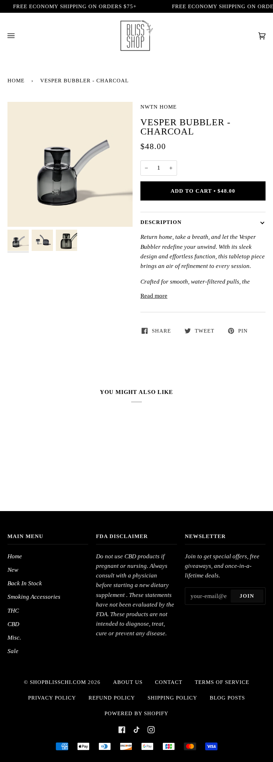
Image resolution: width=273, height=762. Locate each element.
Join (247, 596)
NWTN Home (158, 107)
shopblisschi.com (58, 682)
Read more (153, 295)
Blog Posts (227, 698)
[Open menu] (18, 36)
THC (13, 610)
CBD (13, 624)
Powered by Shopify (136, 713)
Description (161, 222)
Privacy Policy (52, 698)
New (12, 569)
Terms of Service (222, 682)
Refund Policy (112, 698)
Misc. (14, 637)
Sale (12, 651)
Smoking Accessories (33, 596)
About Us (128, 682)
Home (16, 80)
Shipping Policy (172, 698)
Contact (168, 682)
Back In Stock (24, 583)
